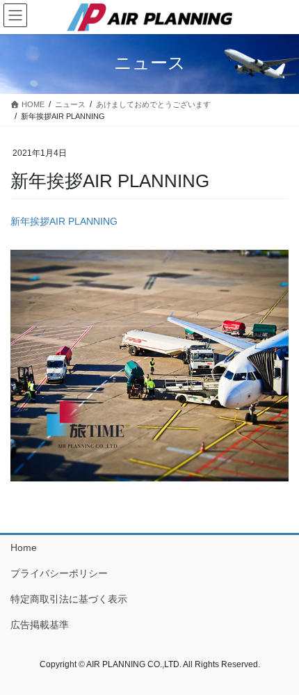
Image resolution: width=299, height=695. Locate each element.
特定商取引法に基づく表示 (68, 599)
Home (23, 547)
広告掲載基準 (39, 624)
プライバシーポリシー (59, 573)
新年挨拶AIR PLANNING (64, 221)
